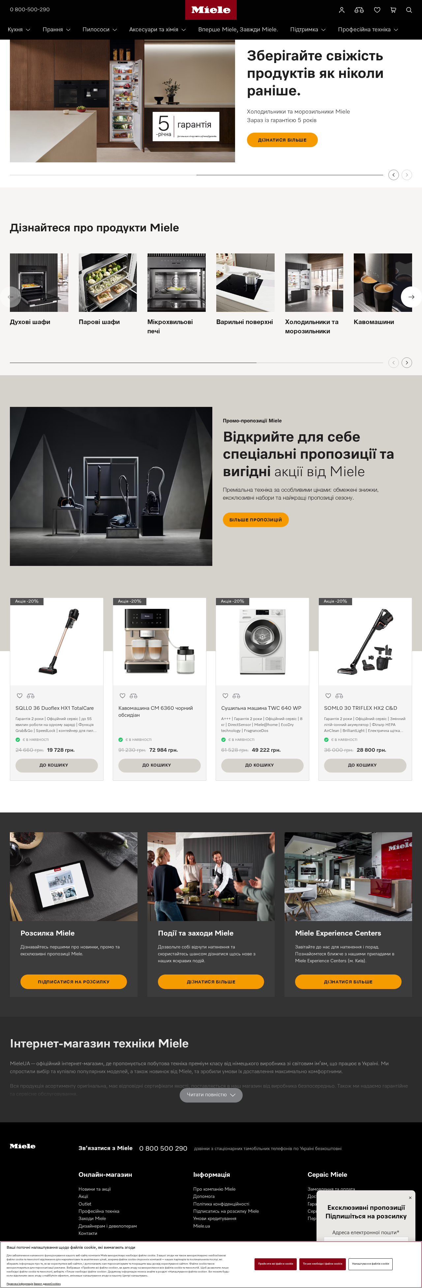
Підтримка (304, 30)
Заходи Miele (92, 1218)
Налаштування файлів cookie (370, 1264)
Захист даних (42, 1284)
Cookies (55, 1284)
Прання (53, 30)
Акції (83, 1196)
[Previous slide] (393, 175)
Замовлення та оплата (331, 1189)
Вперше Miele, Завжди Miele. (238, 30)
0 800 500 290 (163, 1148)
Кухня (15, 30)
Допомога (204, 1196)
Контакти (87, 1233)
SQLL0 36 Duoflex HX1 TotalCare (54, 708)
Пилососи (95, 30)
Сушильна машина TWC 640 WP (261, 708)
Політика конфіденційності (221, 1204)
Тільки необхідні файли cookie (322, 1264)
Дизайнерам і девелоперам (107, 1226)
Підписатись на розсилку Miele (226, 1211)
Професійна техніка (364, 30)
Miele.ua (201, 1226)
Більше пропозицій (255, 519)
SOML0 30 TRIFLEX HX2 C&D (360, 708)
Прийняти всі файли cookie (275, 1264)
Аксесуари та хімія (153, 30)
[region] (211, 1264)
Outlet (84, 1204)
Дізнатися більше (282, 140)
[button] (19, 696)
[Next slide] (407, 175)
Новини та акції (94, 1189)
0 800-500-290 (30, 10)
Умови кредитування (214, 1218)
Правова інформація (20, 1284)
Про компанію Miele (214, 1189)
